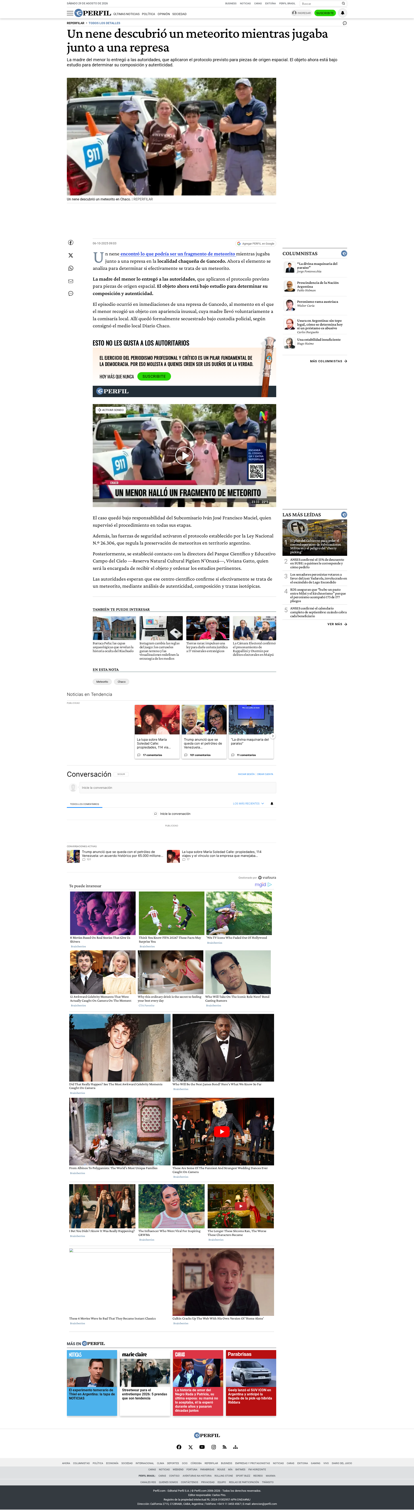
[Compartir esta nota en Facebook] (71, 242)
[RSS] (224, 1447)
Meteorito (102, 681)
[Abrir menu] (70, 13)
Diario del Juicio (342, 1463)
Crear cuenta (265, 774)
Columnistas (299, 253)
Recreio (258, 1475)
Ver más (335, 624)
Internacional (145, 1463)
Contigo (174, 1475)
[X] (190, 1447)
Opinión (164, 14)
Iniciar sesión (246, 774)
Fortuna (192, 1469)
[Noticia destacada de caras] (198, 1355)
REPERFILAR (75, 23)
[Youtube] (202, 1447)
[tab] (84, 803)
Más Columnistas (326, 361)
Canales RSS (148, 1482)
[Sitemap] (235, 1447)
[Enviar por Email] (71, 281)
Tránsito (268, 1482)
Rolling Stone (224, 1475)
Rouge (221, 1469)
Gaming (315, 1463)
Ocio (185, 1463)
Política (148, 14)
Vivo (326, 1463)
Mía (230, 1469)
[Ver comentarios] (344, 24)
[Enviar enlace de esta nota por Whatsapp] (71, 268)
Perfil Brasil (287, 3)
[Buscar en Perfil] (343, 4)
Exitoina (302, 1463)
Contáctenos (189, 1482)
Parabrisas (207, 1469)
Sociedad (179, 14)
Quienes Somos (168, 1482)
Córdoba (196, 1463)
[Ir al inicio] (92, 13)
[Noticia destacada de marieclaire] (145, 1355)
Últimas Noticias (126, 14)
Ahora (66, 1463)
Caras (258, 3)
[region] (171, 826)
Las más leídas (301, 515)
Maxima (270, 1475)
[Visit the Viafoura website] (267, 877)
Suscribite (325, 13)
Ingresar (304, 13)
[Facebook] (179, 1447)
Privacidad (208, 1482)
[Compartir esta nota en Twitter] (71, 255)
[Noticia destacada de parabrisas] (251, 1355)
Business (231, 3)
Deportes (173, 1463)
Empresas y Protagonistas (252, 1463)
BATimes (240, 1469)
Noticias (245, 3)
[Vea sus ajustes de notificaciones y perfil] (342, 13)
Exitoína (270, 3)
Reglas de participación (244, 1482)
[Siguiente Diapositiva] (273, 736)
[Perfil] (93, 1344)
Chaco (121, 681)
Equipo (222, 1482)
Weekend (178, 1469)
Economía (112, 1463)
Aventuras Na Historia (197, 1475)
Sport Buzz (243, 1475)
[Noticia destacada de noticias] (92, 1355)
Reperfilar (211, 1463)
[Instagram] (214, 1447)
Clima (160, 1463)
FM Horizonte (257, 1469)
